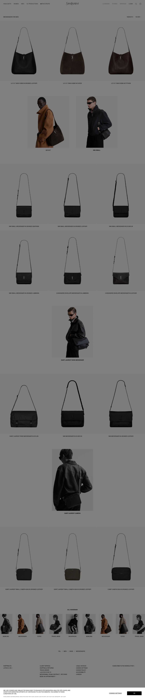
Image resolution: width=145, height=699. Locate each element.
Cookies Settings (115, 693)
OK (134, 693)
